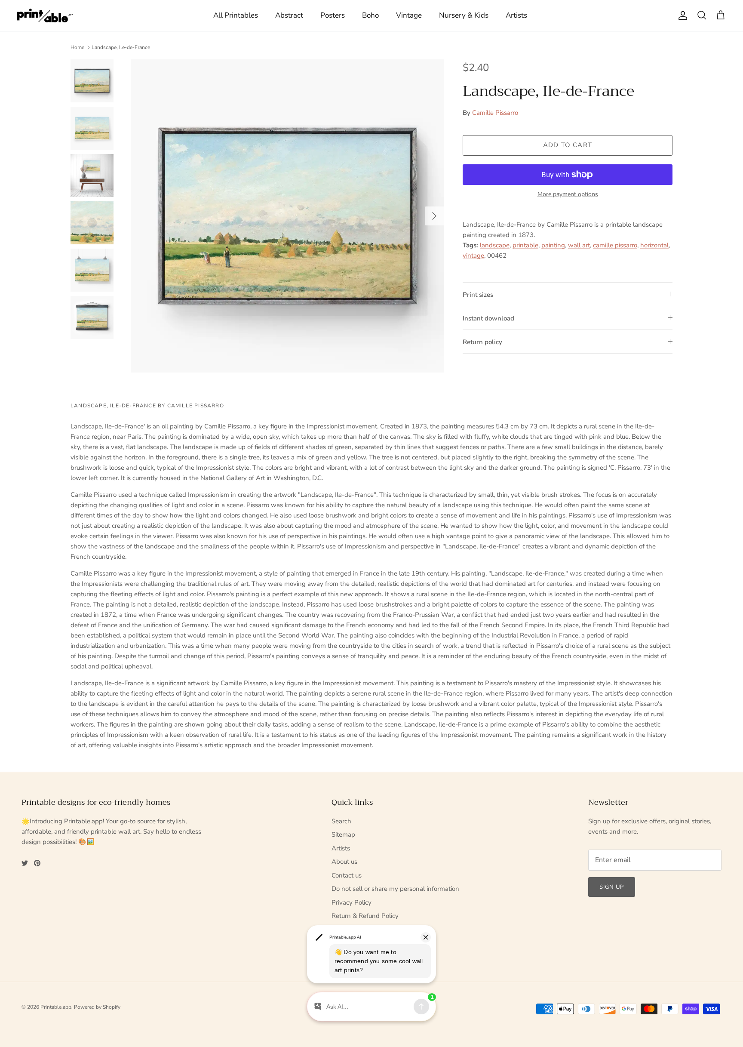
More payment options (567, 194)
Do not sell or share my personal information (395, 888)
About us (344, 861)
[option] (287, 216)
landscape (495, 245)
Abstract (289, 15)
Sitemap (343, 834)
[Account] (681, 15)
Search (341, 821)
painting (553, 245)
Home (77, 47)
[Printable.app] (45, 15)
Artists (516, 15)
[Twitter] (24, 863)
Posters (332, 15)
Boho (370, 15)
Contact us (347, 875)
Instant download (488, 318)
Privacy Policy (352, 902)
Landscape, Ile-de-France (121, 47)
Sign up (611, 887)
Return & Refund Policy (365, 916)
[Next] (434, 215)
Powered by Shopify (97, 1007)
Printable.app (55, 1007)
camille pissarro (615, 245)
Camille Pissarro (495, 112)
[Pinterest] (37, 863)
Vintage (409, 15)
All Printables (235, 15)
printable (525, 245)
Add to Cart (567, 145)
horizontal (654, 245)
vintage (473, 255)
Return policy (482, 342)
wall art (579, 245)
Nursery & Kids (463, 15)
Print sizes (478, 294)
